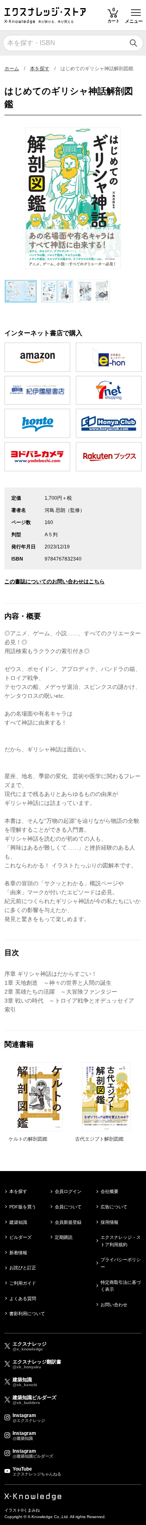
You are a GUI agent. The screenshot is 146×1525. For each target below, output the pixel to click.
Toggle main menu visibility (136, 12)
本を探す (39, 68)
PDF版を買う (22, 1206)
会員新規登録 (68, 1222)
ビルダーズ (20, 1237)
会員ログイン (68, 1191)
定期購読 (64, 1237)
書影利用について (27, 1313)
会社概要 (109, 1191)
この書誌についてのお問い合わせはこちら (54, 581)
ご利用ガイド (22, 1283)
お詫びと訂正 (22, 1267)
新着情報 (18, 1252)
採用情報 (109, 1222)
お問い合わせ (114, 1304)
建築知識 (18, 1222)
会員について (68, 1206)
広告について (114, 1206)
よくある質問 (22, 1298)
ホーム (11, 68)
